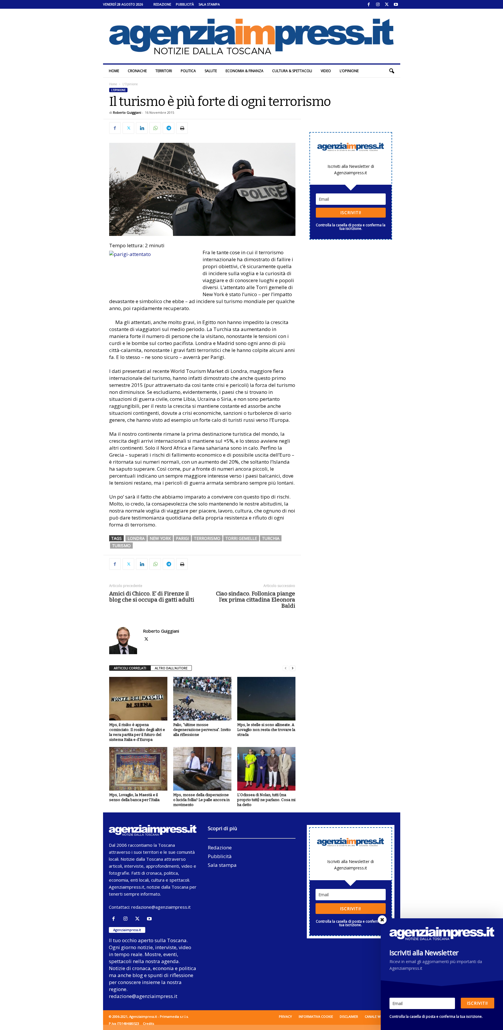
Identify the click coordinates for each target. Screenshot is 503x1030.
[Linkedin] (142, 128)
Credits (148, 1023)
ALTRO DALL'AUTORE (171, 668)
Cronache (137, 70)
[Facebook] (368, 4)
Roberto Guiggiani (127, 112)
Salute (211, 70)
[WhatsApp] (155, 128)
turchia (270, 538)
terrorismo (207, 538)
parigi (182, 538)
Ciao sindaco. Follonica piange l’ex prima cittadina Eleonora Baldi (255, 599)
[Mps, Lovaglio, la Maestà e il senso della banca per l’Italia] (138, 769)
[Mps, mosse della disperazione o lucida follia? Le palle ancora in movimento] (202, 769)
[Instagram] (377, 4)
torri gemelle (241, 538)
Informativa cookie (316, 1016)
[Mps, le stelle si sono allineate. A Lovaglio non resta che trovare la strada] (266, 699)
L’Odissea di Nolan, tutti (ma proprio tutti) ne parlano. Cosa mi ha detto (266, 800)
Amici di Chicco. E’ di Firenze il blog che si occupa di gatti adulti (151, 596)
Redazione (162, 4)
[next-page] (292, 668)
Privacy (285, 1016)
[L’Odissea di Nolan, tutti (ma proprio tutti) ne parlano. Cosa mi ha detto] (266, 769)
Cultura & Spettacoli (292, 70)
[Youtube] (395, 4)
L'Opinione (118, 90)
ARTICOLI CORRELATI (130, 668)
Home (114, 70)
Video (326, 70)
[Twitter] (386, 4)
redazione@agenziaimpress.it (161, 907)
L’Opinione (349, 70)
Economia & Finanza (244, 70)
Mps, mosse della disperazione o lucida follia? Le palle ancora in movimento (201, 800)
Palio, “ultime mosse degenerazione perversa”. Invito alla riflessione (202, 730)
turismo (121, 545)
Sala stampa (209, 4)
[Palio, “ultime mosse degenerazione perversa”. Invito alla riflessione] (202, 699)
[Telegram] (168, 128)
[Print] (182, 128)
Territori (163, 70)
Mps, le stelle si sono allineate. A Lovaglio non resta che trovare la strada (266, 730)
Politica (188, 70)
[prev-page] (285, 668)
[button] (391, 71)
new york (160, 538)
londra (136, 538)
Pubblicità (185, 4)
